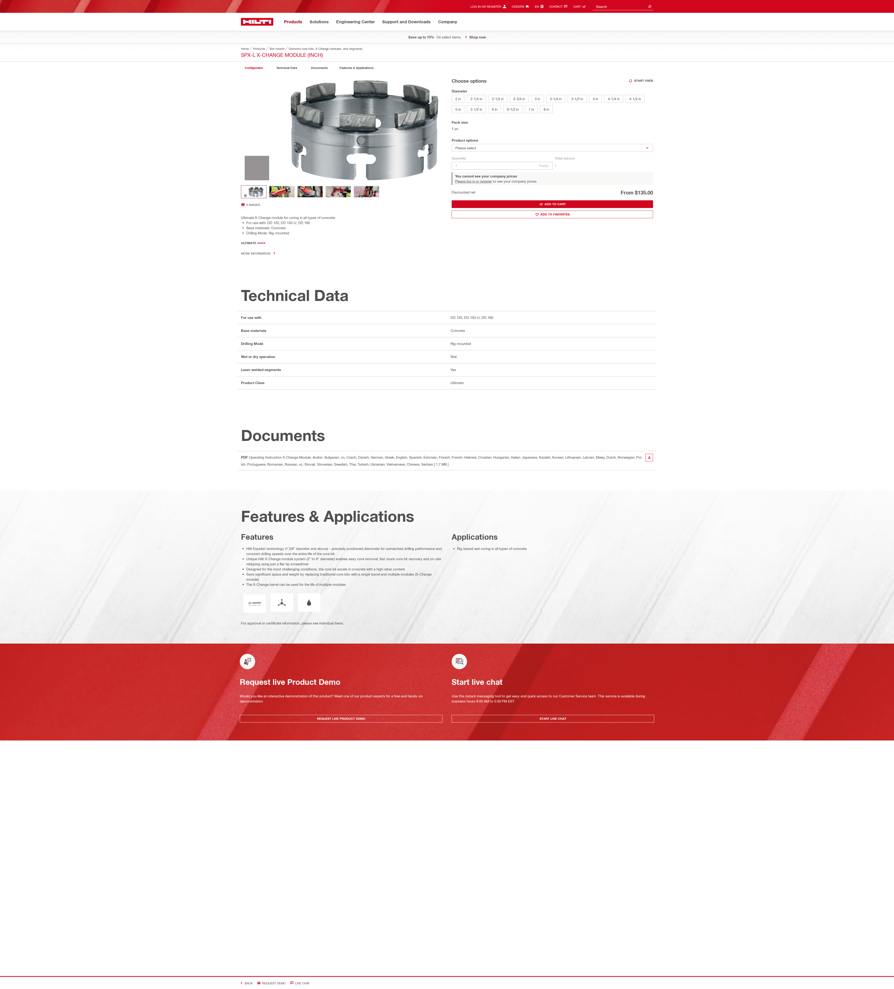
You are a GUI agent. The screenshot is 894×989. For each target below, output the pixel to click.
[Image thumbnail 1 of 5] (254, 191)
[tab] (253, 67)
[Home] (257, 22)
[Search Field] (650, 6)
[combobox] (623, 6)
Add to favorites (555, 214)
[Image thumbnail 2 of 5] (282, 191)
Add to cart (555, 204)
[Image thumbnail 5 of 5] (366, 191)
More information (255, 253)
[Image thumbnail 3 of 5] (310, 191)
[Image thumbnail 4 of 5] (338, 191)
